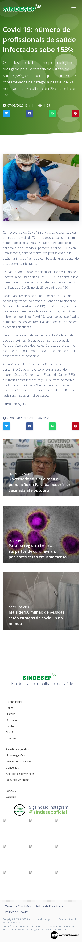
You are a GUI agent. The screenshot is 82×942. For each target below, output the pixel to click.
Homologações (15, 755)
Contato (11, 738)
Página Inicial (14, 701)
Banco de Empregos (18, 761)
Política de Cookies (17, 912)
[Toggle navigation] (73, 7)
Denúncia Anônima (17, 780)
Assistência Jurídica (17, 749)
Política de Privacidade (49, 906)
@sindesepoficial (48, 812)
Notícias (11, 790)
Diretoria (11, 720)
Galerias (11, 796)
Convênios (12, 767)
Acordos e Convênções (20, 773)
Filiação (10, 732)
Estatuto (11, 726)
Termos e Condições (18, 906)
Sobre (9, 708)
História (10, 714)
